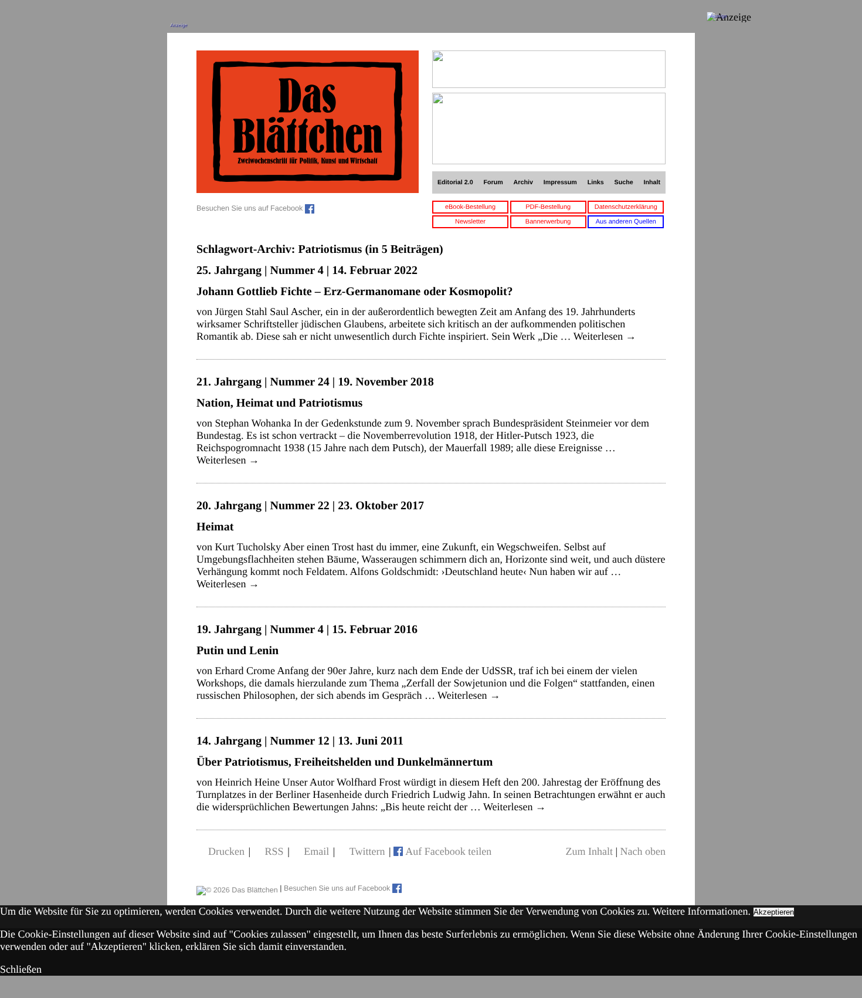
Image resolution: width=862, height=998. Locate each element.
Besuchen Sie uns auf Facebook (250, 208)
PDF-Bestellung (548, 207)
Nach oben (643, 851)
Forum (493, 182)
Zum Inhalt (588, 851)
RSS (274, 851)
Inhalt (652, 182)
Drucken (226, 851)
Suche (624, 182)
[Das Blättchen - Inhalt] (307, 123)
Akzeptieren (774, 912)
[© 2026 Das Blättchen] (237, 888)
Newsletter (470, 221)
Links (596, 182)
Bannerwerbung (548, 221)
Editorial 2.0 (455, 182)
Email (316, 851)
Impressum (560, 182)
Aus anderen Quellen (626, 221)
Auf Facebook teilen (448, 851)
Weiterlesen (604, 336)
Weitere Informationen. (702, 911)
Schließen (21, 969)
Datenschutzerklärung (626, 207)
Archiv (523, 182)
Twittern (367, 851)
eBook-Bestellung (470, 207)
